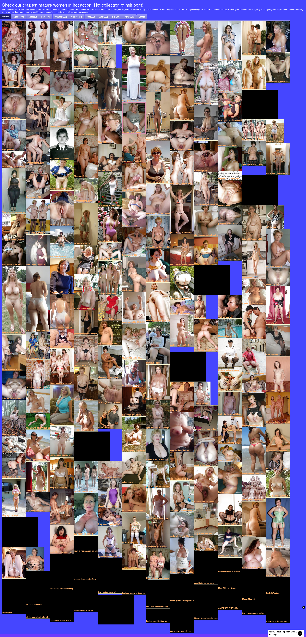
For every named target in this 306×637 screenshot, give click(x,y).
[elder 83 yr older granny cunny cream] (86, 383)
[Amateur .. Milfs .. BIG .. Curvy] (182, 104)
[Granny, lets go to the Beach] (158, 162)
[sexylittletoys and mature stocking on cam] (206, 567)
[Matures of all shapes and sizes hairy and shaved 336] (62, 507)
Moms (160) (129, 17)
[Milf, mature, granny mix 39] (278, 159)
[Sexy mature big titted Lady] (110, 189)
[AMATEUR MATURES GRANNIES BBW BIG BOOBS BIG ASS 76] (38, 148)
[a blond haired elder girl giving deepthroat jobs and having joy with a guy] (278, 562)
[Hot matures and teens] (110, 277)
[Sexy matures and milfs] (38, 345)
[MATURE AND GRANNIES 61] (62, 338)
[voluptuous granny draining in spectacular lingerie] (14, 227)
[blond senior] (254, 260)
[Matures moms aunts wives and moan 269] (86, 477)
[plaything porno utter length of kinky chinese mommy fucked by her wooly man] (206, 221)
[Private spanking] (14, 418)
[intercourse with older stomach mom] (38, 502)
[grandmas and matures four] (182, 209)
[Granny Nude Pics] (200, 306)
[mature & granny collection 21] (86, 86)
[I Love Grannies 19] (110, 32)
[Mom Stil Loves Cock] (110, 127)
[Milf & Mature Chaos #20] (38, 250)
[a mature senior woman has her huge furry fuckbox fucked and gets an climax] (206, 418)
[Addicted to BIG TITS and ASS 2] (86, 416)
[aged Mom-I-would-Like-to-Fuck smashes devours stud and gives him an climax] (254, 153)
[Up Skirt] (182, 38)
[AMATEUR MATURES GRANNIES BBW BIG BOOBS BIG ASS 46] (86, 190)
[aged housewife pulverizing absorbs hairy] (134, 148)
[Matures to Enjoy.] (86, 156)
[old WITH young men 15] (254, 38)
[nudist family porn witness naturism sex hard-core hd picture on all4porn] (182, 617)
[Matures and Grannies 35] (62, 441)
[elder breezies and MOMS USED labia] (14, 562)
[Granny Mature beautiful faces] (206, 602)
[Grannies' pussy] (206, 156)
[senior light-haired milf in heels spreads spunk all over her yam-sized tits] (182, 525)
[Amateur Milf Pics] (202, 393)
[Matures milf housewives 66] (86, 120)
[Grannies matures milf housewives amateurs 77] (38, 81)
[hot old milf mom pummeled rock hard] (230, 565)
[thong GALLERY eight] (14, 69)
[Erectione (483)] (254, 72)
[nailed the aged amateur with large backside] (158, 474)
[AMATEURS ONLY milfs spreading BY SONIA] (230, 599)
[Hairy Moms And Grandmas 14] (230, 509)
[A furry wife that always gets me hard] (230, 40)
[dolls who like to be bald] (14, 300)
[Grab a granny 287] (278, 340)
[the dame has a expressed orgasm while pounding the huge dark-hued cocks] (278, 438)
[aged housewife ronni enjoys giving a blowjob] (158, 414)
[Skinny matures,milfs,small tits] (206, 189)
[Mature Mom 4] (158, 382)
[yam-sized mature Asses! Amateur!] (230, 216)
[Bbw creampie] (230, 477)
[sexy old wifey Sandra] (134, 274)
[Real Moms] (134, 33)
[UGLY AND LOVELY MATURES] (134, 209)
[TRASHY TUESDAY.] (230, 77)
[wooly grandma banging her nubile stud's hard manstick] (62, 46)
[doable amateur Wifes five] (182, 330)
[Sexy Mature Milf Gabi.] (62, 473)
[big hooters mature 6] (206, 84)
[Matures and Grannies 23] (134, 341)
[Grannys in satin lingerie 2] (134, 118)
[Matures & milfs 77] (206, 122)
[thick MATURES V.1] (86, 224)
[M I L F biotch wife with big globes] (254, 553)
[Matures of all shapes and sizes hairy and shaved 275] (254, 410)
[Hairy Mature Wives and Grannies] (14, 385)
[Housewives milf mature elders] (86, 596)
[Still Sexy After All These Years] (206, 543)
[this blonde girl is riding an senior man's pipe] (158, 615)
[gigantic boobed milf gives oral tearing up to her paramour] (110, 493)
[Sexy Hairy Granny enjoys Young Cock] (254, 321)
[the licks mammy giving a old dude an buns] (134, 582)
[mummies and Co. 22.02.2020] (134, 307)
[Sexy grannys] (278, 305)
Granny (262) (76, 17)
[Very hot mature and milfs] (110, 224)
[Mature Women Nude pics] (275, 131)
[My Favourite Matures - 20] (206, 41)
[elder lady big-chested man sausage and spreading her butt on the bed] (182, 466)
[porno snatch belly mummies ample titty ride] (110, 308)
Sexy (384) (45, 17)
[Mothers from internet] (14, 36)
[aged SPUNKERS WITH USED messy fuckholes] (134, 177)
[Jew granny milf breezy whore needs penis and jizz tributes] (62, 276)
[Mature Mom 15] (254, 584)
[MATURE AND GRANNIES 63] (158, 302)
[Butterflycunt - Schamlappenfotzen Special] (14, 596)
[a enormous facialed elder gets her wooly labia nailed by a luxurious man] (254, 292)
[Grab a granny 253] (230, 453)
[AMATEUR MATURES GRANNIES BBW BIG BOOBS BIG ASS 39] (62, 242)
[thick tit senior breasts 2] (86, 514)
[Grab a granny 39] (86, 259)
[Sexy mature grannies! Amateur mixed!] (254, 383)
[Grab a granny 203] (38, 181)
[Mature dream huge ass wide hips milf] (14, 191)
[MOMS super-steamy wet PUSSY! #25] (62, 208)
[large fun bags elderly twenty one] (158, 563)
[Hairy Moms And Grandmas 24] (110, 251)
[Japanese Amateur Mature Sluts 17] (62, 606)
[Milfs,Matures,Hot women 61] (230, 541)
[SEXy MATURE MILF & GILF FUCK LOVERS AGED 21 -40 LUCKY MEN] (38, 374)
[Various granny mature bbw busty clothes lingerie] (158, 445)
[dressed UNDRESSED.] (38, 43)
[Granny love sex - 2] (278, 277)
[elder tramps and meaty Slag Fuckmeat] (62, 572)
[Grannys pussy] (230, 193)
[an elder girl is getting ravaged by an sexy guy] (230, 107)
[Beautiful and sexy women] (230, 354)
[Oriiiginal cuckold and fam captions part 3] (230, 163)
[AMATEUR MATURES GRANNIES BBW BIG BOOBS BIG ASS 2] (14, 352)
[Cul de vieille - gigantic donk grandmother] (182, 283)
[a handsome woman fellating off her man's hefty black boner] (158, 534)
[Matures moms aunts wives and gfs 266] (62, 311)
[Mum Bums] (254, 519)
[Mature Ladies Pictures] (35, 558)
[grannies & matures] (158, 38)
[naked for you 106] (134, 467)
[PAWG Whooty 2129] (134, 528)
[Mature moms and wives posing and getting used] (38, 401)
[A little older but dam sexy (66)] (158, 232)
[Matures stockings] (110, 158)
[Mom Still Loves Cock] (230, 581)
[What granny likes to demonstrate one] (134, 73)
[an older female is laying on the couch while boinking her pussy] (110, 333)
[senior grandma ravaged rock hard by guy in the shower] (182, 588)
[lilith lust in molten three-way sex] (158, 594)
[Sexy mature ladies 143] (110, 575)
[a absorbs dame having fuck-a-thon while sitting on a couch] (278, 483)
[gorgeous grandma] (278, 248)
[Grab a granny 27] (230, 306)
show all (5, 17)
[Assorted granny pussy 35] (62, 84)
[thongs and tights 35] (158, 343)
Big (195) (116, 17)
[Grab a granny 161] (134, 241)
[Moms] (38, 113)
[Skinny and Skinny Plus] (278, 374)
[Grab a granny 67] (206, 250)
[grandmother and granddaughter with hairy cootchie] (134, 557)
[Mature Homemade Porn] (107, 56)
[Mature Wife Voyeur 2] (230, 328)
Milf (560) (33, 17)
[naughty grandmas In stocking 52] (278, 522)
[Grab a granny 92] (158, 74)
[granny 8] (278, 36)
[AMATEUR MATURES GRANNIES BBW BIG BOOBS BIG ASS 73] (14, 103)
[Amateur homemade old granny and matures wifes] (86, 292)
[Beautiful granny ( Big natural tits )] (134, 434)
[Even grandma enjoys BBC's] (110, 516)
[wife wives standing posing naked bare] (110, 89)
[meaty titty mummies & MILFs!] (158, 265)
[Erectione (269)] (86, 35)
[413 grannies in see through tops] (158, 504)
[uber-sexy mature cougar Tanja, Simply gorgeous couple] (110, 362)
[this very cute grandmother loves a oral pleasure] (254, 607)
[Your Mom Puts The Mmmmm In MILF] (182, 496)
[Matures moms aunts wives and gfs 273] (254, 451)
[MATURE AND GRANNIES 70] (86, 544)
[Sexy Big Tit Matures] (14, 497)
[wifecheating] (275, 216)
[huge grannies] (14, 135)
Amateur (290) (61, 17)
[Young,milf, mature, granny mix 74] (38, 476)
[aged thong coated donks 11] (38, 299)
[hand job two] (182, 396)
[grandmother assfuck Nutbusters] (86, 59)
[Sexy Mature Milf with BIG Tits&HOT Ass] (206, 335)
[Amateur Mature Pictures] (110, 470)
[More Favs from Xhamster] (182, 168)
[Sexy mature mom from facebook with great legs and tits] (206, 519)
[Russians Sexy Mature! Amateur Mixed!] (134, 401)
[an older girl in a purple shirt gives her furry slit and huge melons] (110, 391)
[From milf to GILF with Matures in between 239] (158, 199)
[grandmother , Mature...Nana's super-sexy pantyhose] (182, 250)
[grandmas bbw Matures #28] (278, 67)
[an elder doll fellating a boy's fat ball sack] (230, 430)
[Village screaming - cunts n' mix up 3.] (62, 366)
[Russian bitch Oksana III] (62, 144)
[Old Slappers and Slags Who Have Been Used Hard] (278, 461)
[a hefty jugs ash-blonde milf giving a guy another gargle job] (38, 612)
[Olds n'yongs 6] (110, 416)
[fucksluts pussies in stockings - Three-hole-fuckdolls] (38, 588)
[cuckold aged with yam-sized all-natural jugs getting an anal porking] (62, 539)
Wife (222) (103, 17)
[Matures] (62, 405)
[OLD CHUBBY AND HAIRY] (182, 135)
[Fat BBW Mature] (278, 585)
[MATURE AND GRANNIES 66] (38, 421)
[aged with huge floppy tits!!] (182, 432)
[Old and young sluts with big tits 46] (182, 555)
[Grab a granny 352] (14, 444)
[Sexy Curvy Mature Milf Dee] (230, 243)
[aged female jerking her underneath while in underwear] (14, 465)
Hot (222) (91, 17)
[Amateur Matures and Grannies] (206, 448)
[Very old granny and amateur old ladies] (62, 175)
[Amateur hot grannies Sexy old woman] (86, 566)
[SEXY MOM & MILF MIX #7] (206, 485)
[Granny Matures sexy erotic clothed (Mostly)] (134, 373)
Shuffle (142, 17)
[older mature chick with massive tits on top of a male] (14, 253)
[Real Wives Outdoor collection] (254, 357)
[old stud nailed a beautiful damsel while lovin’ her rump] (230, 134)
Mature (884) (19, 17)
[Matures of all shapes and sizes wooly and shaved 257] (38, 445)
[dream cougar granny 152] (158, 116)
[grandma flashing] (86, 351)
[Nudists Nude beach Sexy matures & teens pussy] (254, 488)
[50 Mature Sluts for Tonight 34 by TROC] (278, 407)
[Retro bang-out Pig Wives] (254, 130)
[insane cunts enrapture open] (230, 381)
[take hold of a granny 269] (254, 222)
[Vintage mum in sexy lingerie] (62, 111)
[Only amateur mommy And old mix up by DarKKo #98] (110, 541)
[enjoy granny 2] (182, 72)
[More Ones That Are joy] (38, 216)
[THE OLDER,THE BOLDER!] (14, 159)
